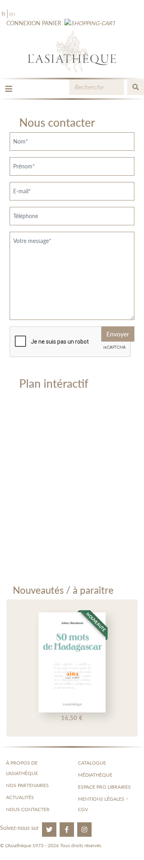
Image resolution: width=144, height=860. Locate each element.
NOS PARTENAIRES (27, 785)
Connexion (23, 23)
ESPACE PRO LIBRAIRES (104, 787)
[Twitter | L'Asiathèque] (49, 829)
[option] (72, 668)
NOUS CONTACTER (28, 809)
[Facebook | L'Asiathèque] (67, 829)
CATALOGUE (92, 763)
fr (4, 13)
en (12, 13)
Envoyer (117, 334)
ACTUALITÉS (20, 797)
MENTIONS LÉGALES (101, 799)
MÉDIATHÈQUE (95, 775)
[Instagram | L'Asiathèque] (84, 829)
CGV (83, 809)
